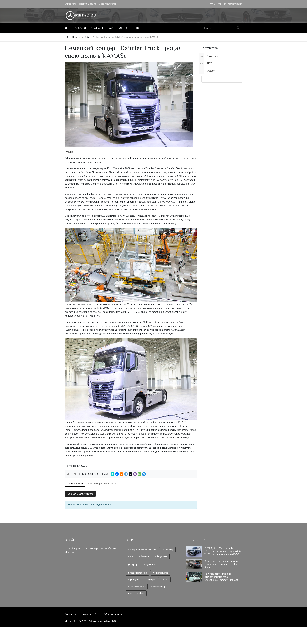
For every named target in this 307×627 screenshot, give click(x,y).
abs (131, 556)
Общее (69, 152)
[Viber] (135, 474)
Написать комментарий (80, 493)
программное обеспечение (142, 549)
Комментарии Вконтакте (102, 483)
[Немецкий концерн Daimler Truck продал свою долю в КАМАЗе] (129, 104)
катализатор (159, 586)
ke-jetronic (162, 556)
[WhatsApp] (139, 474)
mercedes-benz (137, 593)
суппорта (150, 564)
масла (165, 579)
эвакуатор (168, 549)
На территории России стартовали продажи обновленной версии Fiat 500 (221, 576)
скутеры (150, 579)
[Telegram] (126, 474)
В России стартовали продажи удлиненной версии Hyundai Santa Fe (222, 564)
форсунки (134, 579)
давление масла (137, 586)
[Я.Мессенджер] (112, 474)
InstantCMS (109, 621)
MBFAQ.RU (71, 621)
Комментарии (75, 483)
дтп (134, 564)
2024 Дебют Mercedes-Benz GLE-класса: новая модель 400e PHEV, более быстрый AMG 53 (223, 551)
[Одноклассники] (121, 474)
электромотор (161, 573)
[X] (130, 474)
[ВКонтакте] (117, 474)
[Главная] (66, 28)
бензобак (145, 556)
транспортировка (138, 573)
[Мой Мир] (144, 474)
